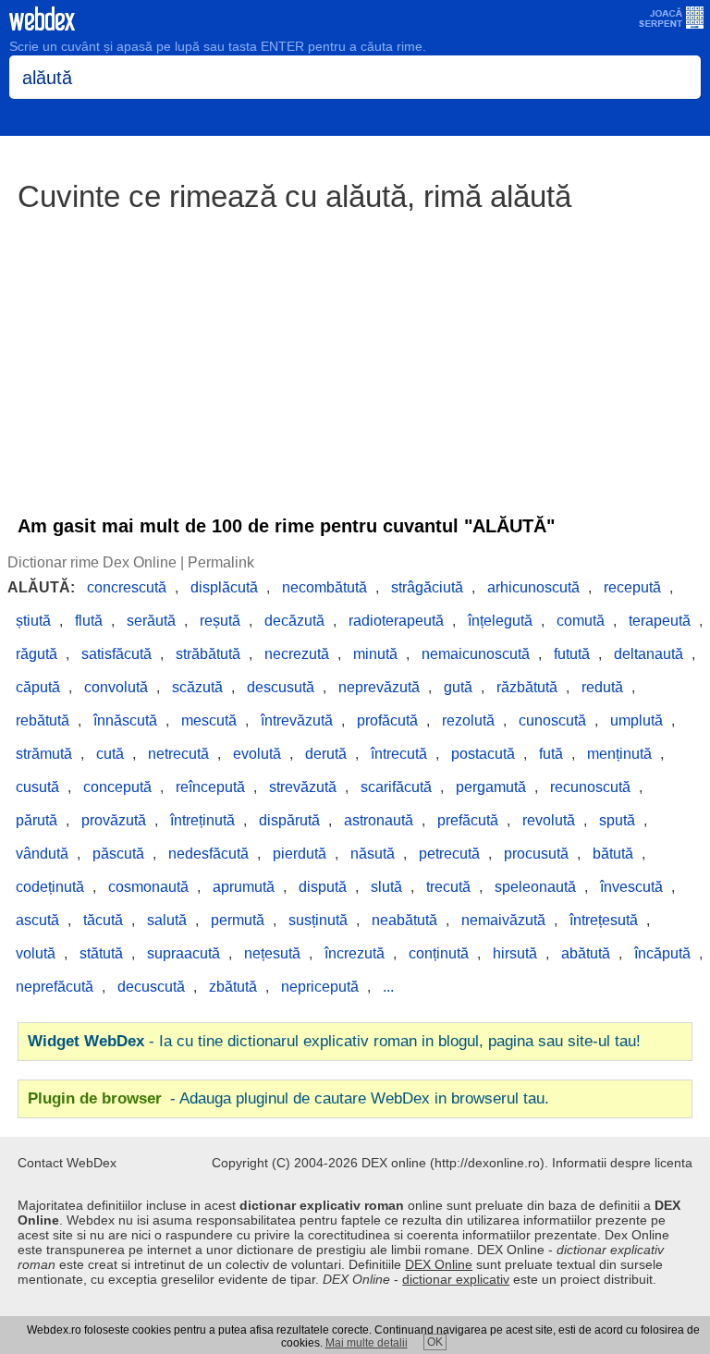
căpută (38, 687)
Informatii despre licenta (622, 1162)
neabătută (404, 920)
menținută (619, 754)
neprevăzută (379, 687)
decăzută (294, 620)
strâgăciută (427, 587)
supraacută (183, 953)
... (388, 986)
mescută (209, 720)
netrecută (178, 754)
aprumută (244, 887)
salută (167, 920)
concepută (117, 787)
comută (581, 620)
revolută (548, 820)
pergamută (491, 787)
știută (33, 620)
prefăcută (467, 820)
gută (458, 687)
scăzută (197, 687)
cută (110, 754)
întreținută (202, 820)
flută (89, 620)
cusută (37, 787)
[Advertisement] (355, 354)
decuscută (151, 986)
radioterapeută (396, 620)
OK (435, 1342)
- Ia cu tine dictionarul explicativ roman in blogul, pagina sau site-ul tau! (334, 1041)
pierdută (299, 853)
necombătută (324, 587)
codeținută (50, 887)
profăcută (387, 720)
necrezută (296, 654)
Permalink (221, 562)
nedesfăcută (208, 853)
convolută (116, 687)
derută (326, 754)
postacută (483, 754)
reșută (220, 620)
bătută (613, 853)
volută (35, 953)
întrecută (399, 754)
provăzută (113, 820)
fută (551, 754)
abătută (585, 953)
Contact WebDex (67, 1162)
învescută (631, 887)
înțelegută (500, 620)
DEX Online (438, 1264)
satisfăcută (116, 654)
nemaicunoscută (476, 654)
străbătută (208, 654)
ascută (37, 920)
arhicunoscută (533, 587)
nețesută (272, 953)
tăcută (103, 920)
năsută (372, 853)
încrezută (354, 953)
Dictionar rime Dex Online (92, 562)
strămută (44, 754)
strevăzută (303, 787)
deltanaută (648, 654)
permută (237, 920)
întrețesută (603, 920)
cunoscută (552, 720)
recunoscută (590, 787)
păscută (118, 853)
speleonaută (535, 887)
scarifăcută (396, 787)
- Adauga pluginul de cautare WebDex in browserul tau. (288, 1098)
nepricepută (320, 986)
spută (617, 820)
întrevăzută (297, 720)
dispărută (289, 820)
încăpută (662, 953)
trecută (448, 887)
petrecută (449, 853)
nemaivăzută (503, 920)
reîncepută (210, 787)
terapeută (660, 620)
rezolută (468, 720)
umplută (636, 720)
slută (386, 887)
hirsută (515, 953)
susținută (318, 920)
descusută (280, 687)
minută (375, 654)
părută (36, 820)
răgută (36, 654)
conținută (439, 953)
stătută (101, 953)
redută (602, 687)
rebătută (42, 720)
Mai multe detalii (366, 1342)
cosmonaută (148, 887)
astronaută (378, 820)
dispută (323, 887)
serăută (151, 620)
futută (572, 654)
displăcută (224, 587)
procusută (536, 853)
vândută (42, 853)
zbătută (233, 986)
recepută (632, 587)
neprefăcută (54, 986)
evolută (257, 754)
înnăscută (125, 720)
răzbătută (526, 687)
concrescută (126, 587)
